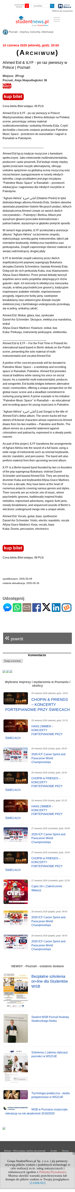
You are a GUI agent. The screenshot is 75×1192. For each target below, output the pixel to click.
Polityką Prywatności (52, 1172)
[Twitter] (46, 609)
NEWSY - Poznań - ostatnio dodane (37, 966)
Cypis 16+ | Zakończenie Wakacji (46, 888)
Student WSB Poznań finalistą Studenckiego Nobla (50, 1019)
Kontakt (54, 1151)
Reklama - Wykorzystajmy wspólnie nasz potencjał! (25, 1151)
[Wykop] (67, 610)
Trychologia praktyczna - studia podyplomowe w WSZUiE (50, 1095)
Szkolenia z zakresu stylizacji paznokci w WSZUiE (49, 1054)
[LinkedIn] (56, 610)
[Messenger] (7, 610)
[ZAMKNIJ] (38, 1183)
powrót (14, 637)
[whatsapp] (17, 610)
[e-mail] (26, 610)
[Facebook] (36, 610)
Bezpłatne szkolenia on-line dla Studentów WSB (49, 981)
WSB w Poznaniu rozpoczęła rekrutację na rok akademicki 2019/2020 (36, 1111)
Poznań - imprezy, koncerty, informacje (30, 31)
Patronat (65, 1151)
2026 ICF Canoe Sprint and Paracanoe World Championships (48, 758)
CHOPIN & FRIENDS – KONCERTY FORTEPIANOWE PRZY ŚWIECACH (37, 704)
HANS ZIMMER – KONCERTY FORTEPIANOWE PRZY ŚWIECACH (34, 732)
